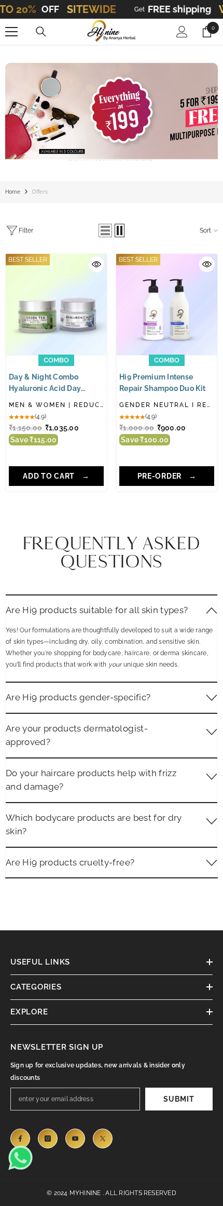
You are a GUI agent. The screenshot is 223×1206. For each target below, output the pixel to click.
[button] (105, 230)
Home (12, 192)
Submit (178, 1099)
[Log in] (182, 31)
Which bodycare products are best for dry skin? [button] (94, 824)
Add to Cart (49, 476)
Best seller (27, 259)
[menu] (11, 31)
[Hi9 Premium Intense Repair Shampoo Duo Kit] (166, 304)
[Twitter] (103, 1138)
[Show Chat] (23, 1157)
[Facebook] (20, 1138)
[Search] (41, 31)
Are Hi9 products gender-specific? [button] (78, 697)
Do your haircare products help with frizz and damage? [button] (91, 780)
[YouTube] (75, 1138)
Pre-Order (160, 476)
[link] (111, 107)
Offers (40, 192)
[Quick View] (96, 264)
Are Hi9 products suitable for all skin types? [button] (97, 610)
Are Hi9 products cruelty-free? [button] (70, 862)
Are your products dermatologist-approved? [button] (77, 735)
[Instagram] (48, 1138)
